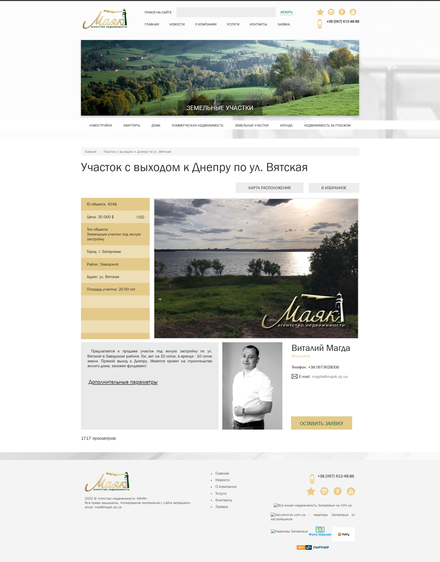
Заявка (284, 24)
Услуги (233, 24)
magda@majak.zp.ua (330, 376)
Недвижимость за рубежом (327, 125)
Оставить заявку (321, 423)
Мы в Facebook (344, 13)
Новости (177, 24)
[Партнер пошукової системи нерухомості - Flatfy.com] (343, 531)
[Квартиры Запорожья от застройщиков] (313, 517)
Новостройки (100, 125)
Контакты (258, 24)
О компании (205, 24)
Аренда (286, 125)
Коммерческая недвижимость (198, 125)
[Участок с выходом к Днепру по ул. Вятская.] (256, 268)
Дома (156, 125)
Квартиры (131, 125)
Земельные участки (220, 108)
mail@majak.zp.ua (108, 507)
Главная (152, 24)
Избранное (320, 12)
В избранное (334, 187)
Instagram (331, 12)
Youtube (353, 12)
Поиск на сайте (158, 12)
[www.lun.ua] (313, 505)
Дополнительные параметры (123, 382)
